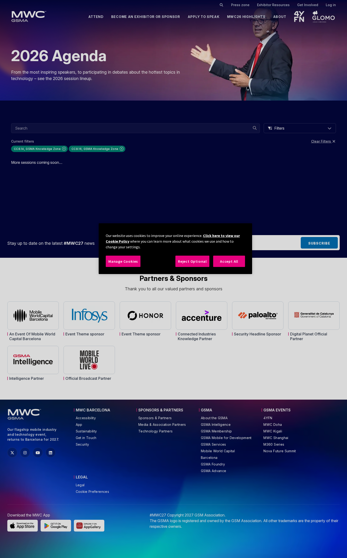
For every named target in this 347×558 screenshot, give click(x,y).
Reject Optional (192, 261)
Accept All (229, 261)
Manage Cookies (123, 261)
